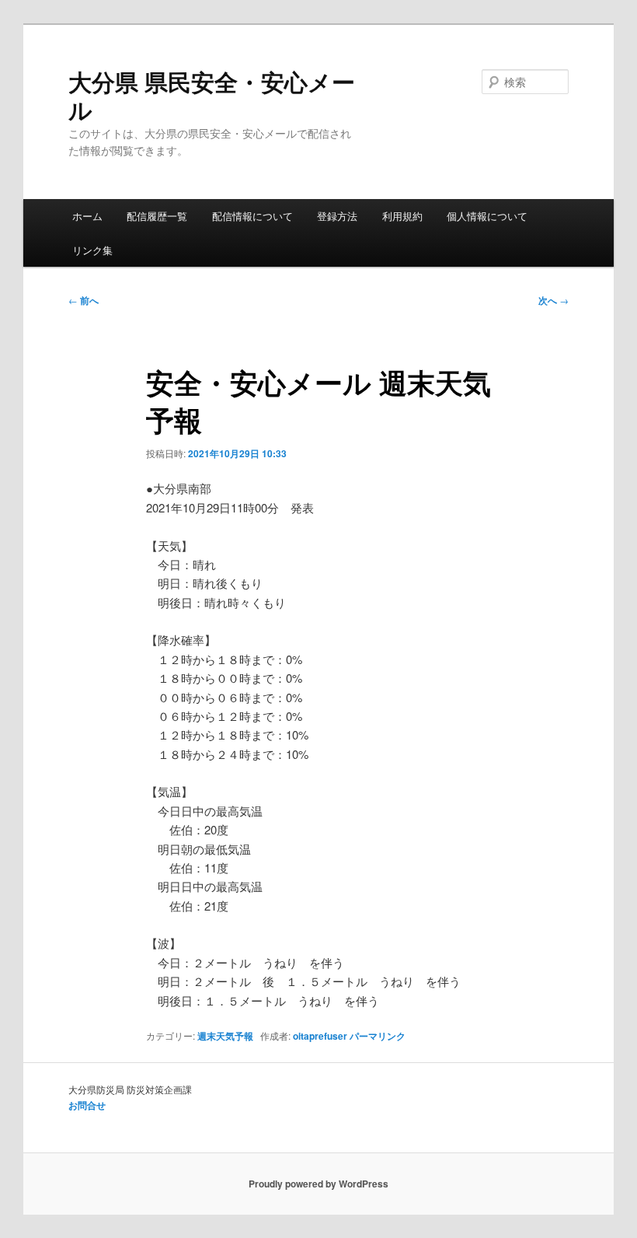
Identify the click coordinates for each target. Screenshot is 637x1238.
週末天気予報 (225, 1036)
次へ (553, 300)
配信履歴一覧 (157, 215)
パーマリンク (378, 1036)
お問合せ (87, 1105)
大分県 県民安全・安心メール (211, 95)
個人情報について (487, 215)
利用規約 (402, 215)
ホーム (87, 215)
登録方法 (337, 215)
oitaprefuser (320, 1036)
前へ (83, 300)
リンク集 (92, 250)
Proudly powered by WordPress (318, 1184)
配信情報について (252, 215)
